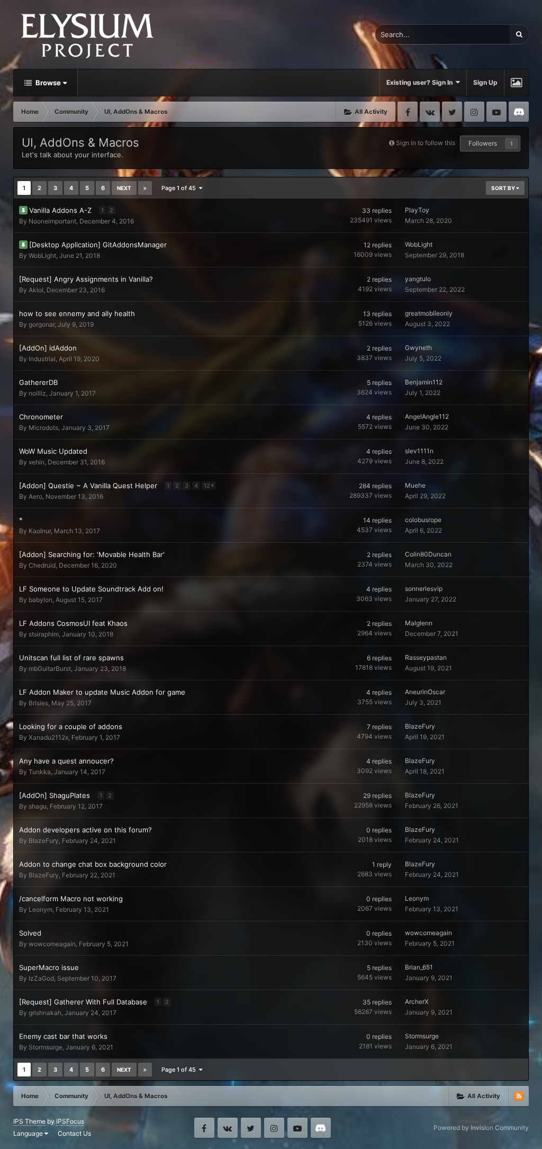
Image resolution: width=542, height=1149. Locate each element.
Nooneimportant (52, 221)
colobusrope (423, 520)
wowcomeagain (52, 944)
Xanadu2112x (48, 737)
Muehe (415, 485)
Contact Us (74, 1133)
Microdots (43, 428)
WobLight (42, 255)
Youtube (496, 112)
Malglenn (418, 623)
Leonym (40, 909)
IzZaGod (41, 978)
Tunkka (40, 772)
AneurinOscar (425, 692)
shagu (38, 806)
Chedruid (42, 565)
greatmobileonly (429, 313)
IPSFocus (70, 1121)
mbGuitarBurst (50, 668)
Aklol (36, 290)
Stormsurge (45, 1047)
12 (208, 485)
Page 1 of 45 (180, 188)
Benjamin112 (423, 382)
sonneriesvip (423, 589)
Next (124, 188)
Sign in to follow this (425, 143)
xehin (36, 462)
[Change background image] (516, 82)
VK (430, 112)
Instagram (474, 112)
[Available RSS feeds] (519, 1096)
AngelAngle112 (427, 416)
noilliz (37, 393)
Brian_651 (419, 967)
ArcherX (417, 1002)
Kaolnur (40, 531)
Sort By (503, 188)
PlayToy (417, 210)
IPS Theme (29, 1121)
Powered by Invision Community (481, 1128)
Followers (482, 143)
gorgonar (42, 324)
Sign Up (485, 82)
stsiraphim (44, 634)
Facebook (408, 112)
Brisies (38, 703)
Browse (47, 82)
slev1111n (419, 451)
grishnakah (45, 1013)
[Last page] (145, 188)
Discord (519, 112)
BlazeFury (420, 726)
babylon (40, 600)
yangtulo (418, 279)
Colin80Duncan (428, 554)
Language (28, 1133)
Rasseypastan (426, 657)
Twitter (452, 112)
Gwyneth (418, 348)
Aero (35, 496)
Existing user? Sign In (421, 82)
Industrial (42, 359)
